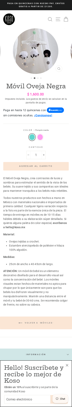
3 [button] (38, 78)
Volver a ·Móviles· (39, 323)
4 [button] (41, 78)
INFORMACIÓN (36, 354)
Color (36, 130)
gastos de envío (39, 99)
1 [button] (32, 78)
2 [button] (35, 78)
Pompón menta (32, 137)
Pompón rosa (40, 137)
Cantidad (36, 147)
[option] (36, 5)
